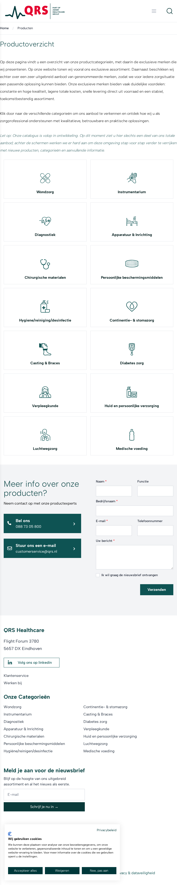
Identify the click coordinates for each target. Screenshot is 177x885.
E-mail (102, 521)
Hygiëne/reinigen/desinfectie (28, 751)
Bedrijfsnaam (107, 501)
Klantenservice (16, 675)
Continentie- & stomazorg (132, 320)
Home (4, 28)
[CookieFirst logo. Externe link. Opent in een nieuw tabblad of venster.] (10, 834)
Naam (101, 481)
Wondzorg (45, 192)
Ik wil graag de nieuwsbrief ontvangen (129, 575)
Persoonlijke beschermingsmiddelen (132, 277)
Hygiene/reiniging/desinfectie (45, 320)
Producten (25, 28)
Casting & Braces (45, 363)
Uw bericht (105, 541)
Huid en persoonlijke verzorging (132, 406)
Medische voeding (132, 448)
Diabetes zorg (132, 363)
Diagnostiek (45, 235)
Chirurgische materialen (45, 277)
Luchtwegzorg (45, 448)
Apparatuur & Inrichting (132, 235)
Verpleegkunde (45, 406)
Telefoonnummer (149, 521)
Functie (143, 481)
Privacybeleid (106, 830)
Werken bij (13, 683)
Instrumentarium (132, 192)
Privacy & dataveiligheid (135, 873)
